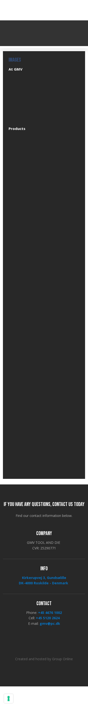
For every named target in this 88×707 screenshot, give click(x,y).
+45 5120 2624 (48, 618)
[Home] (44, 33)
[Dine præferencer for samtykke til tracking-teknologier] (8, 698)
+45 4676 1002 (50, 612)
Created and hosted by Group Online (44, 659)
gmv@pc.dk (50, 623)
